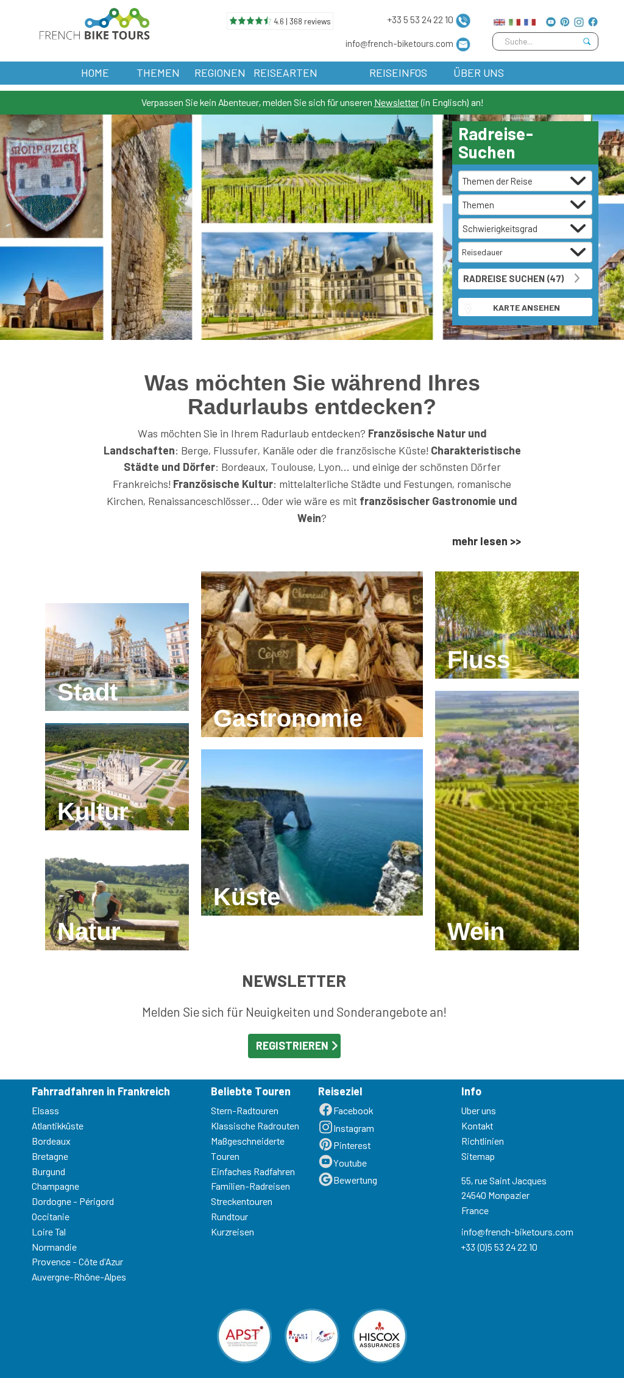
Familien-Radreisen (250, 1186)
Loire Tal (49, 1231)
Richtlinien (482, 1141)
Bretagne (50, 1156)
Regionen (220, 72)
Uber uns (478, 1110)
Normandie (54, 1247)
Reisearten (285, 72)
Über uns (478, 72)
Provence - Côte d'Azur (77, 1261)
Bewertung (355, 1179)
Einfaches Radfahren (253, 1171)
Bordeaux (51, 1141)
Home (95, 72)
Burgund (48, 1171)
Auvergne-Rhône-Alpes (79, 1276)
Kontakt (477, 1125)
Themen (158, 72)
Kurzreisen (232, 1231)
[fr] (530, 19)
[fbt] (92, 21)
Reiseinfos (398, 72)
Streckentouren (241, 1201)
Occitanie (50, 1216)
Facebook (353, 1110)
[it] (514, 19)
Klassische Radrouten (255, 1125)
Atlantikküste (57, 1125)
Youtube (350, 1162)
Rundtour (229, 1216)
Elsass (45, 1110)
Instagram (353, 1128)
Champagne (55, 1186)
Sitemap (478, 1156)
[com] (499, 19)
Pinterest (351, 1145)
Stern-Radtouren (244, 1110)
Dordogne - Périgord (73, 1201)
